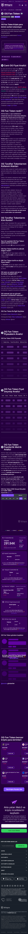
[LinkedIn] (12, 886)
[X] (2, 886)
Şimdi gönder (21, 564)
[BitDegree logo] (5, 907)
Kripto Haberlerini (12, 314)
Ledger (9, 105)
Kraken (16, 97)
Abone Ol (21, 846)
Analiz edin (10, 753)
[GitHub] (23, 886)
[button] (22, 5)
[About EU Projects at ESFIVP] (6, 899)
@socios (10, 492)
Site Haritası (3, 932)
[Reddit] (20, 886)
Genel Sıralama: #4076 (6, 16)
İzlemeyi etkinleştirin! (18, 48)
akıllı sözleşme (5, 185)
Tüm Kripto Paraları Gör (14, 789)
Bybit (11, 97)
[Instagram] (18, 886)
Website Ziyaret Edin (21, 586)
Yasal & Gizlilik (9, 932)
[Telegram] (5, 886)
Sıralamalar (11, 9)
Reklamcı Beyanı (24, 932)
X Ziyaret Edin (22, 537)
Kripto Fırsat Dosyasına (16, 286)
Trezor (15, 105)
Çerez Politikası (16, 932)
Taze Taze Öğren (14, 830)
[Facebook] (10, 886)
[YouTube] (7, 886)
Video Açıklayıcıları (17, 317)
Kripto (5, 9)
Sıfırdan (8, 319)
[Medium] (15, 886)
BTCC (20, 97)
